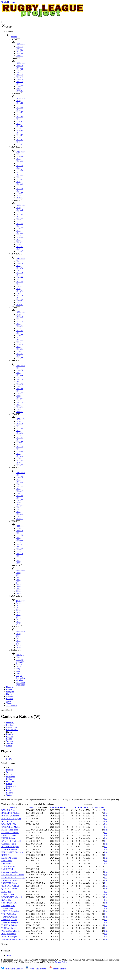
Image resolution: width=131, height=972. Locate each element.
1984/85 (19, 495)
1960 (18, 368)
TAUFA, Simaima (8, 914)
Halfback (10, 779)
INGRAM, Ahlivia (9, 849)
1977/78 (19, 456)
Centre (9, 774)
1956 (18, 342)
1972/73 (19, 433)
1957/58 (19, 349)
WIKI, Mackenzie (8, 934)
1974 (18, 440)
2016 (18, 617)
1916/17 (19, 130)
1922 (18, 163)
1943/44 (19, 277)
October (19, 680)
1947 (18, 293)
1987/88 (19, 509)
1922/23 (19, 165)
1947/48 (19, 295)
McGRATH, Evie (8, 869)
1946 (18, 289)
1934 (18, 226)
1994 (18, 547)
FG (98, 807)
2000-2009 (15, 565)
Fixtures (9, 687)
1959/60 (19, 358)
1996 (18, 556)
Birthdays (15, 650)
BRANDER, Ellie (8, 824)
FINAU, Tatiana (8, 838)
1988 (18, 512)
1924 (18, 172)
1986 (18, 502)
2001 (18, 575)
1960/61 (19, 370)
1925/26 (19, 179)
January (19, 659)
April (18, 666)
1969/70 (19, 412)
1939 (18, 249)
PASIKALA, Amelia (9, 880)
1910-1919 (15, 93)
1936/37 (19, 237)
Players (9, 694)
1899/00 (19, 56)
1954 (18, 333)
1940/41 (19, 263)
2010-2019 (15, 596)
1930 (18, 207)
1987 (18, 507)
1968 (18, 405)
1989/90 (19, 518)
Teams (8, 701)
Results (9, 689)
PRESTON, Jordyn (9, 883)
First (52, 807)
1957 (18, 347)
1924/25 (19, 175)
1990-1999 (15, 521)
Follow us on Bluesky (13, 969)
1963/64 (19, 384)
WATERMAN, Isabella (10, 931)
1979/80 (19, 465)
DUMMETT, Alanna (10, 833)
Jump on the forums (37, 969)
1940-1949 (15, 254)
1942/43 (19, 272)
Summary (10, 723)
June (18, 671)
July (18, 673)
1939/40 (19, 251)
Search (4, 710)
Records (9, 734)
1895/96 (19, 46)
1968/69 (19, 407)
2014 (18, 612)
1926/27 (19, 184)
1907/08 (19, 82)
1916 (18, 128)
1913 (18, 114)
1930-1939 (15, 200)
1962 (18, 377)
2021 (18, 636)
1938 (18, 244)
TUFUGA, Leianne (9, 925)
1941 (18, 266)
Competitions (11, 727)
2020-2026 (15, 626)
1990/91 (19, 531)
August (19, 676)
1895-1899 (15, 39)
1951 (18, 319)
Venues (9, 703)
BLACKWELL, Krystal (11, 818)
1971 (18, 426)
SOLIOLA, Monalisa (10, 911)
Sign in (4, 2)
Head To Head (12, 730)
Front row (10, 781)
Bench (8, 790)
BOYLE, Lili (6, 821)
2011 (18, 605)
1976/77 (19, 451)
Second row (11, 786)
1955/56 (19, 340)
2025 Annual (11, 705)
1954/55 (19, 335)
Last (57, 807)
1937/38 (19, 242)
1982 (18, 484)
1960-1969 (15, 361)
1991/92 (19, 535)
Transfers (10, 743)
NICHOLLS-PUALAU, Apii (13, 877)
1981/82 (19, 482)
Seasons (9, 741)
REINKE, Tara (7, 894)
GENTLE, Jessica (8, 844)
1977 (18, 454)
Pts (102, 807)
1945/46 (19, 286)
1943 (18, 275)
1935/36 (19, 233)
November (20, 682)
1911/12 (19, 107)
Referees (9, 699)
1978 (18, 458)
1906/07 (19, 79)
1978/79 (19, 460)
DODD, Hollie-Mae (9, 830)
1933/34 (19, 224)
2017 (18, 619)
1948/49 (19, 300)
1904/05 (19, 75)
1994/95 (19, 549)
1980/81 (19, 477)
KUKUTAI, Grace (9, 858)
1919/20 (19, 144)
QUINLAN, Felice (9, 889)
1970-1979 (15, 414)
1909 (18, 88)
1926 (18, 182)
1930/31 (19, 210)
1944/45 (19, 282)
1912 (18, 110)
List (105, 810)
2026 (18, 647)
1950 (18, 314)
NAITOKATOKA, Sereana (12, 875)
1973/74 (19, 437)
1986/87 (19, 505)
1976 (18, 449)
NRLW (9, 759)
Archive (9, 32)
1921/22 (19, 161)
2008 (18, 591)
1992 (18, 537)
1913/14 (19, 117)
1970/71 (19, 424)
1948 (18, 298)
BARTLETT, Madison (10, 813)
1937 (18, 240)
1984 (18, 493)
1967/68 (19, 402)
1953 (18, 328)
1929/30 (19, 198)
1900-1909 (15, 58)
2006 (18, 586)
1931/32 (19, 214)
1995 (18, 551)
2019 (18, 624)
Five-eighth (10, 777)
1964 (18, 386)
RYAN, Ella (6, 900)
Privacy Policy (61, 962)
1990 (18, 528)
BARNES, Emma (8, 810)
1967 (18, 400)
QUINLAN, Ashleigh (10, 886)
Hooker (9, 784)
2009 (18, 593)
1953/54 (19, 330)
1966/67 (19, 398)
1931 (18, 212)
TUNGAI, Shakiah (9, 928)
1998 (18, 560)
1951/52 (19, 321)
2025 (18, 645)
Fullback (9, 770)
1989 (18, 516)
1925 (18, 177)
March (19, 664)
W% (86, 807)
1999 (18, 563)
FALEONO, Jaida (8, 835)
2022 (18, 638)
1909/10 (19, 91)
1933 (18, 221)
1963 (18, 382)
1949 (18, 302)
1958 (18, 351)
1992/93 (19, 540)
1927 (18, 186)
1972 (18, 431)
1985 (18, 498)
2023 (18, 640)
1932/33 (19, 219)
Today (18, 657)
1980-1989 (15, 468)
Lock (8, 788)
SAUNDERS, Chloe (9, 903)
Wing (8, 772)
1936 (18, 235)
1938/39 (19, 247)
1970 (18, 421)
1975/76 (19, 447)
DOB (31, 807)
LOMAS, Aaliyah (8, 866)
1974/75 (19, 442)
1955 (18, 337)
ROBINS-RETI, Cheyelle (12, 897)
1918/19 (19, 140)
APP (61, 807)
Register (11, 2)
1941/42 (19, 268)
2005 (18, 584)
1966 (18, 395)
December (20, 685)
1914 (18, 119)
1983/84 (19, 491)
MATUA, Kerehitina (9, 872)
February (20, 662)
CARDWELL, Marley (10, 827)
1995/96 (19, 554)
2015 (18, 615)
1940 (18, 261)
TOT (70, 807)
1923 (18, 168)
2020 (18, 634)
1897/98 (19, 51)
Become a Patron (59, 969)
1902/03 (19, 70)
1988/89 (19, 514)
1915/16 (19, 126)
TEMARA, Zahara (9, 920)
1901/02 (19, 68)
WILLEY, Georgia (9, 936)
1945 (18, 284)
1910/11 (19, 103)
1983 (18, 489)
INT (66, 807)
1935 (18, 230)
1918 (18, 137)
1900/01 (19, 65)
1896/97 (19, 49)
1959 (18, 356)
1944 (18, 279)
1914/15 (19, 121)
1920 (18, 154)
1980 (18, 475)
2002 (18, 577)
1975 (18, 444)
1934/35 (19, 228)
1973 (18, 435)
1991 (18, 533)
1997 (18, 558)
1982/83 (19, 486)
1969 (18, 409)
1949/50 (19, 305)
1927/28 (19, 188)
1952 (18, 324)
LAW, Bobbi (6, 861)
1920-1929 (15, 147)
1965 (18, 391)
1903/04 (19, 72)
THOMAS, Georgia (9, 922)
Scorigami (10, 692)
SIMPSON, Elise (8, 905)
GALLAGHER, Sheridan (12, 841)
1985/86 (19, 500)
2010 (18, 603)
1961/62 (19, 375)
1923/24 (19, 170)
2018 (18, 621)
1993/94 (19, 544)
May (18, 669)
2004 (18, 582)
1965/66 (19, 393)
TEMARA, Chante (9, 917)
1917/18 (19, 135)
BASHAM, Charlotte (10, 816)
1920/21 (19, 156)
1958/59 (19, 353)
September (20, 678)
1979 (18, 463)
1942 (18, 270)
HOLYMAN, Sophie (10, 847)
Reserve (9, 793)
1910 (18, 101)
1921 (18, 159)
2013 (18, 610)
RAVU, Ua (6, 891)
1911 (18, 105)
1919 (18, 142)
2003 (18, 579)
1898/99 (19, 53)
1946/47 (19, 291)
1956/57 (19, 344)
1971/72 (19, 428)
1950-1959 (15, 307)
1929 (18, 195)
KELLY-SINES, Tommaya (12, 852)
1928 (18, 191)
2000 (18, 573)
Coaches (9, 696)
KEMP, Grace (7, 855)
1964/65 (19, 389)
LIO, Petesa (6, 863)
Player (12, 807)
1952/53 (19, 326)
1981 (18, 479)
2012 (18, 608)
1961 (18, 372)
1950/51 (19, 317)
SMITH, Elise (7, 908)
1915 (18, 124)
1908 (18, 84)
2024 (18, 643)
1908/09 (19, 86)
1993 (18, 542)
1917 (18, 133)
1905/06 (19, 77)
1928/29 (19, 193)
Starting (9, 795)
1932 (18, 217)
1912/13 (19, 112)
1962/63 (19, 379)
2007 (18, 589)
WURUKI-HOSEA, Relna (12, 939)
